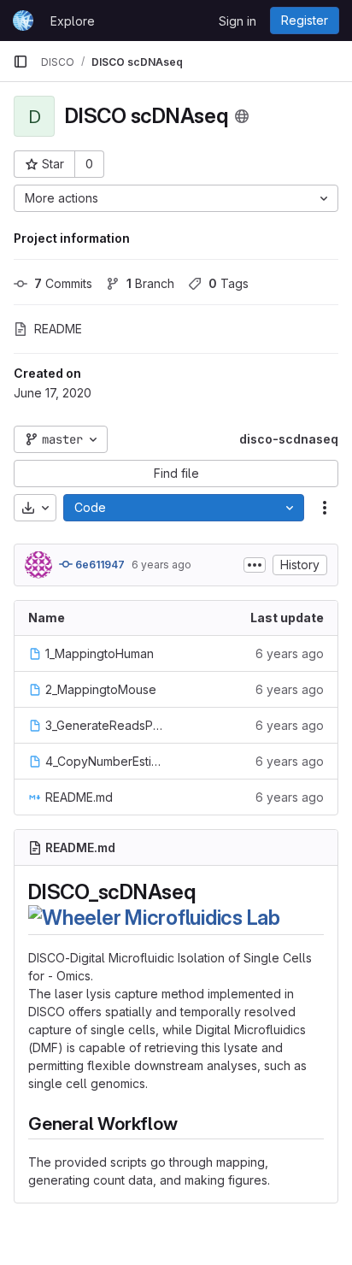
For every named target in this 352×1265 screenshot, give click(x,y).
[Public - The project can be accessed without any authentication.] (242, 116)
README (58, 328)
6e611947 (99, 564)
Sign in (237, 21)
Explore (72, 21)
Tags (228, 283)
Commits (63, 283)
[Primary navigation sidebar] (20, 61)
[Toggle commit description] (254, 565)
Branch (150, 283)
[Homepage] (23, 20)
